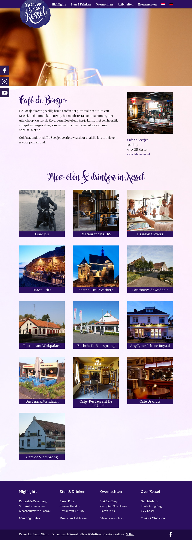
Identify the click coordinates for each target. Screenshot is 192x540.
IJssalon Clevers (150, 234)
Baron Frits (42, 290)
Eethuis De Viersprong (96, 346)
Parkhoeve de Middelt (150, 290)
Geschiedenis (150, 502)
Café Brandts (150, 401)
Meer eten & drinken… (74, 519)
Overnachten (104, 5)
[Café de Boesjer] (150, 134)
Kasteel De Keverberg (95, 290)
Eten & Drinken (81, 5)
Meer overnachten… (113, 519)
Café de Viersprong (42, 457)
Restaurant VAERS (96, 234)
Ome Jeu (42, 234)
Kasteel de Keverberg (32, 502)
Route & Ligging (151, 506)
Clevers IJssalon (70, 506)
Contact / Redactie (153, 519)
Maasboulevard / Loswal (35, 511)
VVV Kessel (148, 511)
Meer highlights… (31, 519)
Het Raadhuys (109, 502)
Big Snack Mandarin (42, 401)
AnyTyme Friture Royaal (150, 346)
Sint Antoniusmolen (32, 506)
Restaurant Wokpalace (42, 346)
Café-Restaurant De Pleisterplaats (96, 403)
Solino (130, 535)
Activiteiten (126, 5)
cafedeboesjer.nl (138, 154)
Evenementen (147, 5)
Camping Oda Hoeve (113, 506)
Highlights (59, 5)
